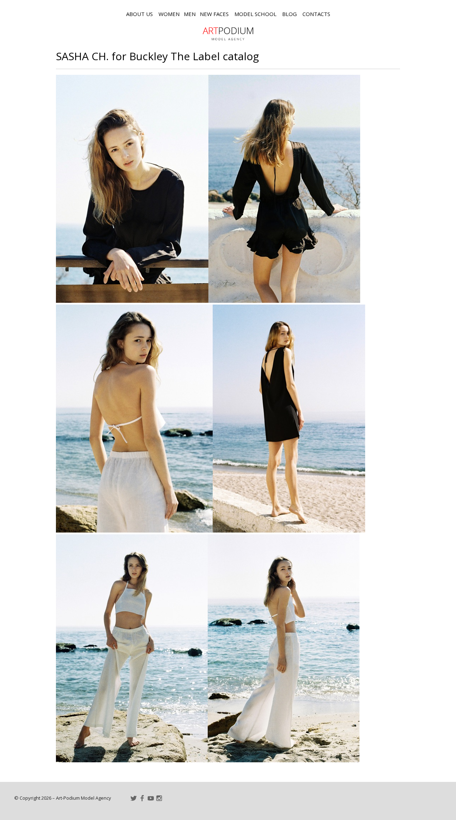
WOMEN (169, 13)
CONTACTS (316, 13)
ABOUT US (139, 13)
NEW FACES (214, 13)
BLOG (289, 13)
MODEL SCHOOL (255, 13)
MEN (190, 13)
